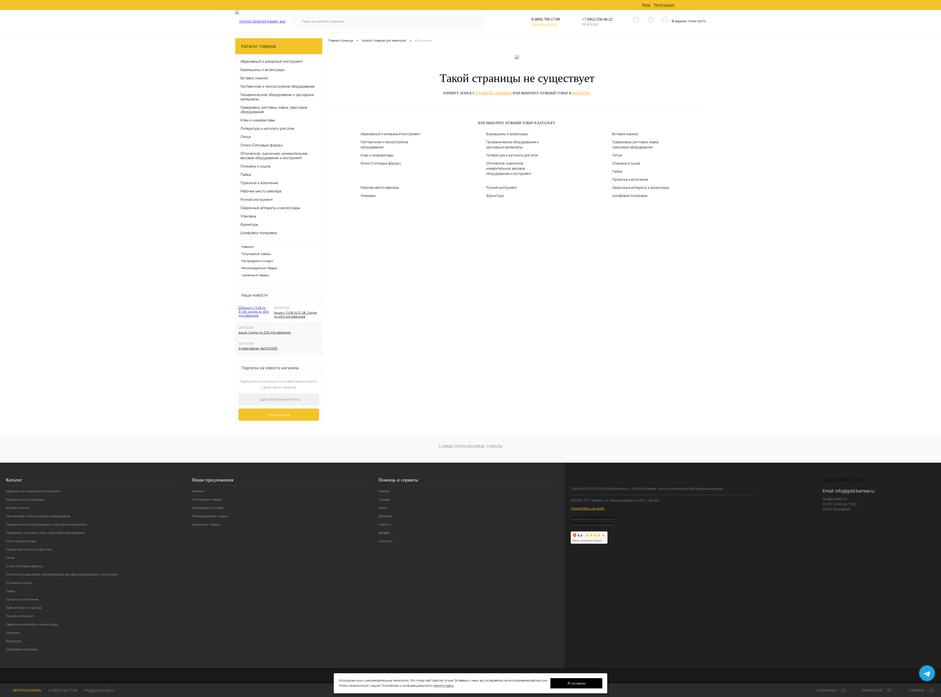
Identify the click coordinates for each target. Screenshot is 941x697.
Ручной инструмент (501, 188)
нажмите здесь (443, 685)
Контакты (385, 541)
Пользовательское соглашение (592, 523)
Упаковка (368, 196)
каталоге (581, 93)
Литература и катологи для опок (512, 155)
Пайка (617, 171)
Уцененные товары (255, 275)
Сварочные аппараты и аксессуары (640, 188)
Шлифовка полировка (629, 196)
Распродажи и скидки (257, 261)
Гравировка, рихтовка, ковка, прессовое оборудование (635, 144)
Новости (384, 524)
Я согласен (576, 683)
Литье (617, 155)
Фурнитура (495, 196)
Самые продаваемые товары (470, 446)
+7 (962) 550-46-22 (597, 19)
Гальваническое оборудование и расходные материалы (512, 144)
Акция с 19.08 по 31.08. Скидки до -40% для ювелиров (295, 314)
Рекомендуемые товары (259, 268)
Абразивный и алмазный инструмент (390, 134)
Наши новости (254, 295)
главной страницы (494, 93)
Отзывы (384, 499)
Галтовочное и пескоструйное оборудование (384, 144)
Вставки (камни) (625, 134)
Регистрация (664, 5)
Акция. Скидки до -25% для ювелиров (264, 332)
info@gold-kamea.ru (854, 490)
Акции (382, 508)
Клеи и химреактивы (377, 155)
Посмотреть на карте (587, 508)
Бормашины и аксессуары (507, 134)
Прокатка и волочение (630, 179)
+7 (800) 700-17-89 (62, 690)
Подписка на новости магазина (270, 368)
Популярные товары (256, 254)
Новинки (247, 247)
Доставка (385, 516)
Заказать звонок (545, 24)
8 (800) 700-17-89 (546, 19)
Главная (384, 491)
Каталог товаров (258, 46)
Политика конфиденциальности (593, 517)
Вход (646, 5)
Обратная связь (26, 690)
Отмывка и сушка (626, 163)
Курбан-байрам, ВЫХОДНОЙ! (258, 348)
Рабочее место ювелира (379, 188)
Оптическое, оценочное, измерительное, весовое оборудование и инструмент (509, 168)
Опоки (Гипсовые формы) (380, 163)
